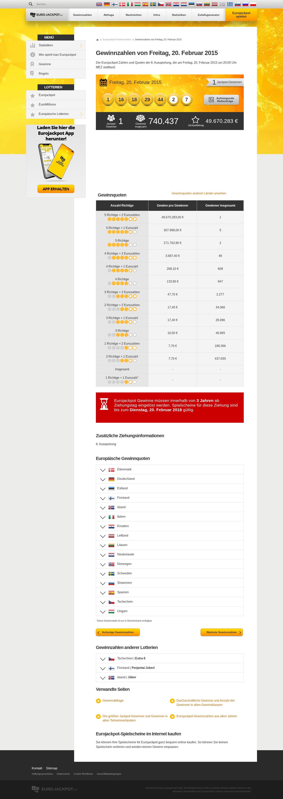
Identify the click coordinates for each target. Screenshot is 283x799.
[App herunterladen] (56, 196)
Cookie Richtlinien (83, 774)
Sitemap (51, 768)
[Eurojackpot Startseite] (97, 39)
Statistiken (46, 45)
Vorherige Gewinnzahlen (118, 632)
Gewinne (45, 64)
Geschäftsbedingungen (109, 774)
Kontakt (37, 768)
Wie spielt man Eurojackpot (57, 54)
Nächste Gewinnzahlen (222, 632)
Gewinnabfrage (113, 700)
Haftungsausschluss (42, 774)
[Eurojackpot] (46, 14)
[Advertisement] (170, 163)
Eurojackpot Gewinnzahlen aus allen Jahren (207, 716)
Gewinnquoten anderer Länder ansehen (199, 193)
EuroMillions (47, 104)
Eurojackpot (47, 95)
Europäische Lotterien (54, 114)
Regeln (44, 73)
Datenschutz (63, 774)
